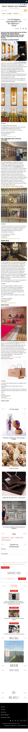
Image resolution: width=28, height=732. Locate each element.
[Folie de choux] (14, 454)
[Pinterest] (24, 4)
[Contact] (26, 4)
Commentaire (4, 553)
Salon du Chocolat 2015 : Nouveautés (14, 497)
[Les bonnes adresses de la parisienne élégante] (14, 513)
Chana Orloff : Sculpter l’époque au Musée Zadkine (14, 619)
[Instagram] (22, 4)
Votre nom (3, 549)
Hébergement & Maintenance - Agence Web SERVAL (15, 725)
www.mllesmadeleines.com (8, 136)
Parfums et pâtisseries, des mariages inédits (14, 438)
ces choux (22, 344)
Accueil (3, 13)
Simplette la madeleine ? (7, 62)
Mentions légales (5, 714)
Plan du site (3, 712)
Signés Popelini (4, 342)
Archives (3, 707)
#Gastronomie (5, 537)
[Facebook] (20, 4)
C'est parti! (22, 578)
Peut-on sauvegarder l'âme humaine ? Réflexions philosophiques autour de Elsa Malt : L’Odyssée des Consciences (14, 603)
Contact (3, 709)
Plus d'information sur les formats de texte (14, 564)
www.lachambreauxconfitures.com (10, 238)
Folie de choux (13, 468)
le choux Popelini (15, 357)
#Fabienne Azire (19, 537)
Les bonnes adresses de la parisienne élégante (14, 527)
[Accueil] (14, 7)
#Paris (12, 537)
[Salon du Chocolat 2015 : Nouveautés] (14, 484)
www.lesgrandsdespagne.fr (8, 303)
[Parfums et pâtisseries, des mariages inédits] (14, 424)
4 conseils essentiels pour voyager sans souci (14, 634)
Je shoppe (9, 13)
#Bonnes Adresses (6, 540)
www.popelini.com (6, 398)
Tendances (15, 13)
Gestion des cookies (5, 717)
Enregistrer (5, 567)
